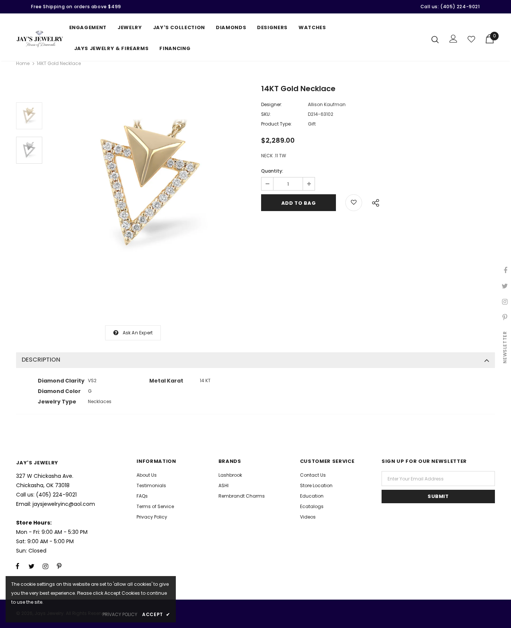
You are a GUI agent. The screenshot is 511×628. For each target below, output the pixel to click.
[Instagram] (45, 566)
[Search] (435, 39)
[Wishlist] (471, 39)
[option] (150, 185)
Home (23, 63)
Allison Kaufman (327, 104)
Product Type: (276, 124)
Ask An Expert (138, 333)
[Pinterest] (59, 566)
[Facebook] (17, 566)
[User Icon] (453, 39)
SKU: (266, 114)
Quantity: (272, 171)
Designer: (271, 104)
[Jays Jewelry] (39, 38)
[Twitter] (31, 566)
